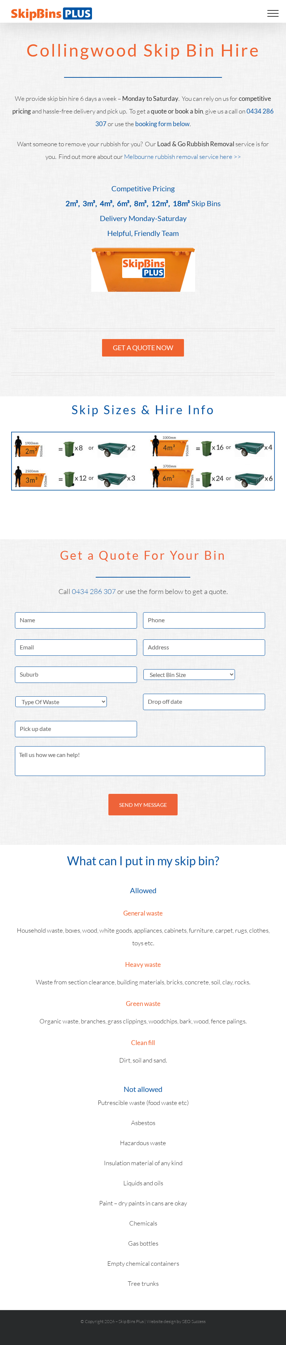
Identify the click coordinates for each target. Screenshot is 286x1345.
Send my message (143, 805)
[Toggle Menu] (273, 13)
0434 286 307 (94, 591)
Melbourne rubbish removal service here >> (182, 156)
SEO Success (194, 1321)
